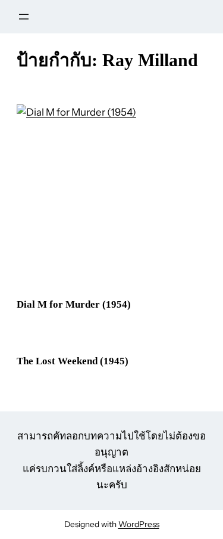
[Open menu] (24, 17)
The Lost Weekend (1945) (72, 361)
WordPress (138, 524)
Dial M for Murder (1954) (74, 304)
